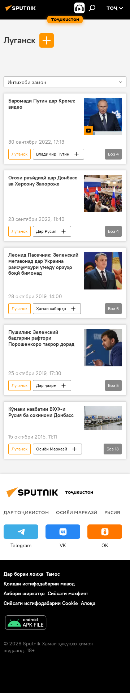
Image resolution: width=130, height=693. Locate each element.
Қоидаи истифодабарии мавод (39, 583)
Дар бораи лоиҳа (23, 574)
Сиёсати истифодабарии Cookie (41, 603)
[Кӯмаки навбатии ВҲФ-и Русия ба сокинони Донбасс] (103, 418)
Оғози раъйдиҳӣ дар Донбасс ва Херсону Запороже (42, 181)
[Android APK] (25, 623)
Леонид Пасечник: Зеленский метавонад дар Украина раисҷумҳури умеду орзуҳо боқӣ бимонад (43, 264)
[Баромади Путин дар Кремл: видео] (103, 116)
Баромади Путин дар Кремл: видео (41, 104)
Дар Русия (46, 231)
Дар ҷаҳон (46, 385)
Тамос (53, 574)
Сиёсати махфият (68, 593)
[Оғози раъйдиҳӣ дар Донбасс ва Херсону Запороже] (103, 193)
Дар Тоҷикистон (26, 512)
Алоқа (88, 603)
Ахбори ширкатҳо (24, 593)
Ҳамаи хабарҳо (51, 308)
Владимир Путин (52, 154)
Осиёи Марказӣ (51, 449)
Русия (112, 512)
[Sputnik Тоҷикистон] (22, 11)
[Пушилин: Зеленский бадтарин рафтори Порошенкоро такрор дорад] (103, 348)
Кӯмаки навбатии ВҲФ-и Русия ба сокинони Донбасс (41, 412)
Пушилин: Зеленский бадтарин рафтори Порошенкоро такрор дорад (41, 338)
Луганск (19, 40)
